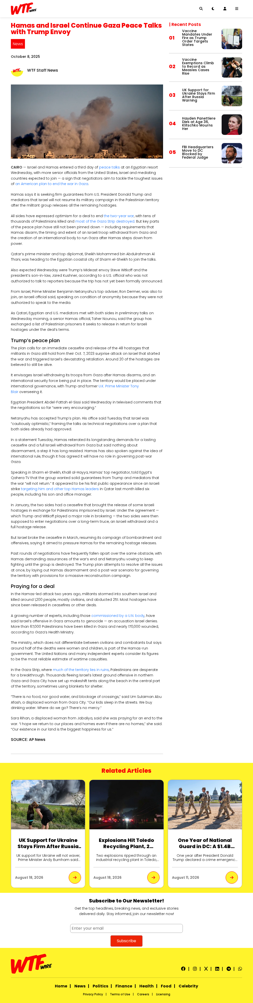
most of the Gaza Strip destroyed (104, 221)
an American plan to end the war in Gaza (51, 183)
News (18, 44)
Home (61, 986)
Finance (123, 986)
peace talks (109, 167)
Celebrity (188, 986)
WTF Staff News (42, 70)
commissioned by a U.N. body (118, 615)
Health (146, 986)
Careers (143, 994)
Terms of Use (120, 994)
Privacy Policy (93, 994)
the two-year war (119, 215)
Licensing (163, 994)
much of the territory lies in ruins (81, 669)
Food (166, 986)
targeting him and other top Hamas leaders (60, 488)
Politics (100, 986)
